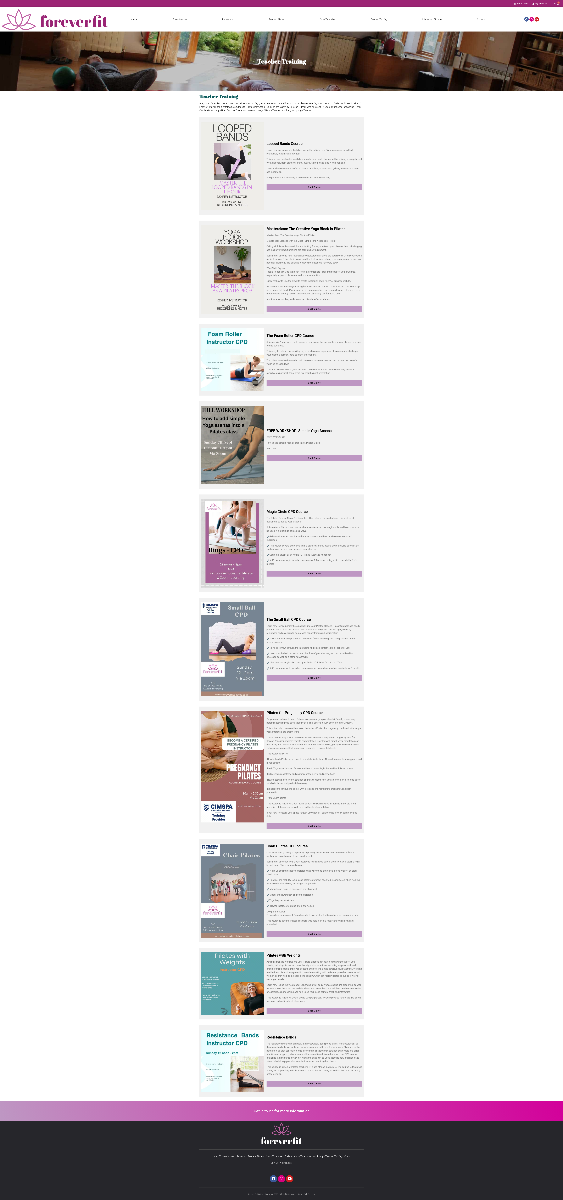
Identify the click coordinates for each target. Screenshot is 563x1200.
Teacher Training (379, 19)
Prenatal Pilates (276, 19)
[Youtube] (537, 19)
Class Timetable (327, 19)
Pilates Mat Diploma (432, 19)
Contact (481, 19)
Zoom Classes (180, 19)
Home (132, 19)
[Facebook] (526, 19)
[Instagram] (531, 19)
